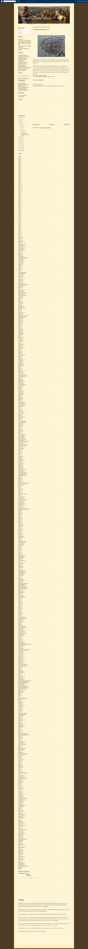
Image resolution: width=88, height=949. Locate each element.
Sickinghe (20, 724)
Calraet (19, 323)
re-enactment (20, 679)
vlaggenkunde (21, 825)
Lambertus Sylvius (22, 541)
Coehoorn (20, 337)
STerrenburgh (21, 749)
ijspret (19, 491)
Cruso (19, 350)
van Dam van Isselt (22, 798)
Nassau (19, 615)
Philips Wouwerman (22, 665)
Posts (21, 30)
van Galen (20, 802)
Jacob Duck (20, 498)
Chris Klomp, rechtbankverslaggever (22, 61)
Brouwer (20, 319)
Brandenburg (20, 312)
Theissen (20, 771)
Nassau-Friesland (21, 617)
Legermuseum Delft (22, 88)
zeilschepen (20, 861)
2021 (21, 119)
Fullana (19, 427)
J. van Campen (21, 496)
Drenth (19, 395)
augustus (22, 126)
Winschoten (20, 853)
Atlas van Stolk (21, 273)
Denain (19, 369)
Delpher (19, 368)
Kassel (19, 519)
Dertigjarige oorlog (22, 375)
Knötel (19, 533)
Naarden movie (24, 132)
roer (19, 696)
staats (19, 740)
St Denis (19, 737)
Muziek (19, 607)
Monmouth (20, 591)
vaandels (20, 794)
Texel (19, 769)
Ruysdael (20, 709)
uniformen (20, 788)
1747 (19, 222)
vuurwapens (20, 832)
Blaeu (19, 299)
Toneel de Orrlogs (21, 778)
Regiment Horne (21, 683)
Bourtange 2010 (21, 307)
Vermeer (20, 811)
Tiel (19, 774)
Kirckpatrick (20, 525)
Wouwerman (20, 859)
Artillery (20, 265)
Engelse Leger (21, 403)
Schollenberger (21, 714)
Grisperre (20, 457)
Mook (19, 594)
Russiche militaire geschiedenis (24, 67)
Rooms (19, 699)
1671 (19, 184)
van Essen (20, 801)
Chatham (20, 331)
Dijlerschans (20, 383)
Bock (19, 300)
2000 (19, 230)
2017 (21, 137)
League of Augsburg (22, 95)
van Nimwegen (21, 805)
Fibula (19, 414)
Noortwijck (20, 636)
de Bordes (20, 360)
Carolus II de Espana (22, 59)
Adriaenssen (20, 245)
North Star (20, 638)
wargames (20, 837)
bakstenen (20, 280)
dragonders (20, 392)
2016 (21, 138)
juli (21, 127)
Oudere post (67, 124)
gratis (19, 453)
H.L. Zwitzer (20, 463)
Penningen (20, 661)
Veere (19, 809)
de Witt (19, 357)
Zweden (19, 867)
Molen (19, 590)
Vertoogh (20, 813)
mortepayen (20, 595)
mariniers (20, 569)
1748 (19, 223)
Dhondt (19, 377)
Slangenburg (20, 726)
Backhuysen (20, 279)
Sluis (19, 728)
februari (22, 131)
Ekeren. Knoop (21, 402)
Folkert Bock (20, 417)
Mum (19, 599)
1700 (19, 208)
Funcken (20, 429)
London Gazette (21, 560)
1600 (19, 160)
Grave (19, 454)
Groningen (20, 460)
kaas (19, 515)
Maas (19, 564)
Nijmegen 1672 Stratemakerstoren (21, 632)
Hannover (20, 465)
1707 (19, 212)
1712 (19, 216)
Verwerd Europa (21, 814)
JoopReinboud (21, 505)
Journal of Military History (23, 509)
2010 (21, 149)
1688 (19, 199)
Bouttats (19, 308)
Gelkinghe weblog (22, 64)
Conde (19, 345)
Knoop (19, 532)
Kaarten (19, 514)
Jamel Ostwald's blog (22, 66)
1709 (19, 215)
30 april (19, 239)
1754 (19, 229)
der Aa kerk (20, 373)
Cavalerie (20, 330)
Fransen (19, 419)
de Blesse (20, 358)
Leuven (19, 550)
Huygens (20, 488)
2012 (21, 145)
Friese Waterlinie (21, 422)
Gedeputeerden (21, 440)
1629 (19, 162)
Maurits (19, 577)
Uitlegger (20, 786)
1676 (19, 191)
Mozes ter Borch (21, 596)
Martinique (20, 575)
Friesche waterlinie (22, 421)
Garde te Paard (21, 435)
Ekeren (19, 400)
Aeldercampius (21, 248)
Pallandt (19, 659)
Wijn (19, 848)
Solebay (19, 730)
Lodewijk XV (21, 557)
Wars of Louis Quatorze (23, 68)
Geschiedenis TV (21, 444)
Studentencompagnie (22, 753)
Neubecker (20, 619)
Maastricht (20, 565)
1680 (19, 195)
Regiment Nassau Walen (23, 682)
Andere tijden (21, 258)
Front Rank (20, 425)
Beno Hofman (21, 289)
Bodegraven (20, 302)
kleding (19, 526)
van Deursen (20, 799)
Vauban (19, 807)
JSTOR (19, 510)
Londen (19, 559)
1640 (19, 168)
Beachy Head (20, 283)
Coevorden (20, 340)
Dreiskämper (20, 394)
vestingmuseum (21, 817)
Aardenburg (20, 241)
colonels (19, 341)
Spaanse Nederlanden (22, 733)
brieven (19, 314)
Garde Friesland (21, 434)
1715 (19, 219)
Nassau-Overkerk (21, 618)
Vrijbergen (20, 830)
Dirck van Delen (21, 384)
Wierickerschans (21, 847)
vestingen (20, 816)
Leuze (19, 552)
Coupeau (20, 348)
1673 (19, 187)
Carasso (19, 325)
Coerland (20, 338)
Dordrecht (20, 391)
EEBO (19, 399)
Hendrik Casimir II (22, 473)
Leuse (19, 549)
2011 (21, 147)
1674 (19, 188)
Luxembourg (20, 563)
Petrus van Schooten (22, 664)
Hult (19, 486)
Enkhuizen (20, 406)
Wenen (19, 843)
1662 (19, 176)
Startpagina (20, 39)
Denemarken (20, 371)
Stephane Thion (21, 748)
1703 (19, 211)
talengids (20, 760)
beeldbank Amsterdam (22, 284)
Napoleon (20, 613)
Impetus (19, 492)
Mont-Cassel (20, 592)
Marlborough (21, 572)
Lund (19, 561)
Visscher (20, 821)
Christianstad (20, 333)
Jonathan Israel (21, 503)
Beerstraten (20, 285)
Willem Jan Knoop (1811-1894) (24, 41)
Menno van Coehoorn (22, 583)
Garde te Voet (21, 437)
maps (19, 568)
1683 (19, 196)
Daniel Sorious (21, 354)
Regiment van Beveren (22, 687)
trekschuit (20, 780)
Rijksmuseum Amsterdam (23, 90)
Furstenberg (20, 430)
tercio (19, 768)
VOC (19, 826)
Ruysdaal (20, 707)
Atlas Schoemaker (21, 272)
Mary (19, 576)
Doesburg (20, 388)
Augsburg (20, 275)
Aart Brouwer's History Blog (23, 56)
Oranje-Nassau (21, 645)
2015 (21, 140)
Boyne (19, 311)
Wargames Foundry (22, 838)
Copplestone (20, 346)
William (19, 852)
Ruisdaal (20, 706)
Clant (19, 335)
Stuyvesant (20, 755)
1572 (19, 156)
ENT (19, 407)
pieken (19, 667)
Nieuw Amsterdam (22, 626)
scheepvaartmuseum (22, 713)
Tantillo (19, 761)
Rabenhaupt (20, 676)
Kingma (19, 522)
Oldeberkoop (20, 641)
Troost (19, 784)
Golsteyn (20, 446)
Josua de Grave (21, 507)
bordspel (20, 303)
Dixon (19, 387)
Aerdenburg (20, 249)
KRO (19, 538)
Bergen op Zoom (21, 292)
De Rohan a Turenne (22, 63)
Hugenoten (20, 484)
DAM (19, 353)
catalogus (20, 327)
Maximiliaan (20, 580)
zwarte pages (20, 864)
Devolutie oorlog (21, 376)
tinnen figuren (21, 776)
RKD (19, 694)
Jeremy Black (21, 502)
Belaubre (20, 287)
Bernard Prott (21, 294)
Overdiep (20, 655)
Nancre (19, 611)
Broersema (20, 318)
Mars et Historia (21, 573)
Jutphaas (20, 513)
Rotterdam (20, 702)
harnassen (20, 467)
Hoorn (19, 480)
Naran (19, 614)
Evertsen (20, 410)
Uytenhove (20, 791)
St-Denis (20, 738)
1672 (19, 185)
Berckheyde (20, 291)
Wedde (19, 841)
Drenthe (19, 396)
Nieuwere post (36, 124)
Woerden (20, 857)
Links (19, 553)
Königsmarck (21, 536)
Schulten (20, 718)
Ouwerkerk (20, 653)
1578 (19, 158)
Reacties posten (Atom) (45, 127)
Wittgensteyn (20, 856)
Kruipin (19, 540)
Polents (19, 669)
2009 (21, 150)
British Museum (21, 316)
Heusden (20, 477)
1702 (19, 210)
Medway (20, 582)
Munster (19, 602)
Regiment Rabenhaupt (22, 686)
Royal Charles (21, 705)
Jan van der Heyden (22, 499)
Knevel (19, 530)
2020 (21, 120)
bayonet (19, 281)
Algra (19, 252)
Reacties (22, 33)
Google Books (21, 448)
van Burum (20, 797)
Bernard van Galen (22, 295)
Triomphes (20, 782)
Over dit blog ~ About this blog (24, 40)
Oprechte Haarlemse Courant (24, 644)
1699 (19, 207)
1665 (19, 177)
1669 (19, 181)
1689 (19, 200)
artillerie (19, 264)
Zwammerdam (21, 863)
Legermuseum (21, 544)
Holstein (19, 479)
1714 (19, 218)
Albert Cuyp (20, 250)
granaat (19, 452)
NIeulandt (20, 625)
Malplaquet (20, 567)
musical (19, 605)
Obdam (19, 640)
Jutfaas (19, 511)
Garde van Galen (21, 438)
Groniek (19, 458)
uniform (19, 787)
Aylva (19, 277)
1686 (19, 198)
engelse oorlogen (21, 404)
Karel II (19, 518)
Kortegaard (20, 537)
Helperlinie (20, 471)
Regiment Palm (21, 684)
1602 (19, 161)
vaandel (19, 792)
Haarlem (20, 464)
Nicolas (19, 622)
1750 (19, 225)
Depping (20, 372)
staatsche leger (21, 741)
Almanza (20, 254)
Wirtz (19, 855)
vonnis (19, 828)
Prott (19, 674)
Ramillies (20, 678)
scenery (19, 711)
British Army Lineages (22, 58)
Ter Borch (20, 767)
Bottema (19, 304)
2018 (21, 124)
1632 (19, 164)
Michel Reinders (21, 584)
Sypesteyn (20, 759)
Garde (19, 433)
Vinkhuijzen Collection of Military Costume (23, 85)
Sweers (19, 756)
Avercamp (20, 276)
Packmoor (20, 656)
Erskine (19, 408)
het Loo (19, 476)
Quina (19, 675)
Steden (19, 745)
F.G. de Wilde (21, 413)
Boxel (19, 310)
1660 (19, 175)
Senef (19, 721)
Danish (19, 356)
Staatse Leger (20, 742)
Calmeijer (20, 322)
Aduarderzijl (20, 246)
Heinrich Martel (21, 469)
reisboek (20, 690)
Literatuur (20, 555)
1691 (19, 203)
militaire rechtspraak (22, 587)
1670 (19, 183)
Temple (19, 764)
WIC (19, 845)
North (19, 637)
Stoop (19, 751)
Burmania (20, 321)
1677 (19, 192)
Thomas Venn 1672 (22, 772)
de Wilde (20, 364)
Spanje (19, 736)
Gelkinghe (20, 442)
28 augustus (20, 237)
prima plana (20, 671)
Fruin (19, 426)
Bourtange (20, 306)
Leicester (20, 545)
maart (22, 129)
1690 (19, 202)
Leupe (19, 548)
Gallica (19, 431)
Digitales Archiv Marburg (23, 87)
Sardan (19, 710)
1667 (19, 180)
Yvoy (19, 860)
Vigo (19, 818)
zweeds (19, 868)
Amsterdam (20, 256)
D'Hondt (20, 352)
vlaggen (19, 824)
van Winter (20, 806)
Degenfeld (20, 365)
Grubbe (19, 461)
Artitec (19, 266)
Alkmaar (20, 253)
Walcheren (20, 834)
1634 (19, 165)
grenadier (20, 456)
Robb (19, 695)
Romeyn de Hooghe (22, 698)
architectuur (20, 262)
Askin (19, 268)
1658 (19, 173)
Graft (19, 450)
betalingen (20, 296)
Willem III (20, 851)
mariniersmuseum (21, 571)
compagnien (20, 344)
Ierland (19, 490)
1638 (19, 166)
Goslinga (20, 449)
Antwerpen (20, 260)
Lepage (19, 546)
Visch (19, 820)
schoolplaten (20, 715)
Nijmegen (20, 629)
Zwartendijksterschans (22, 866)
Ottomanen (20, 648)
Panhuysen (20, 660)
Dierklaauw (20, 380)
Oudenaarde (20, 651)
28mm (19, 238)
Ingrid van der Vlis (22, 494)
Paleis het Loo (21, 657)
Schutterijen (20, 719)
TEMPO (19, 765)
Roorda (19, 701)
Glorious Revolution (22, 445)
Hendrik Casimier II (22, 472)
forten (19, 418)
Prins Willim (20, 672)
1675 (19, 189)
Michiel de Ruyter (21, 586)
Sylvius (19, 757)
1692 (19, 204)
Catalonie (20, 329)
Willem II (20, 849)
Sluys (19, 729)
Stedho (19, 747)
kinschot (20, 523)
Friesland (20, 423)
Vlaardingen (20, 822)
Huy (19, 487)
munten (19, 603)
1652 (19, 171)
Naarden (20, 609)
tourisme (20, 779)
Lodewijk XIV (21, 556)
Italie (19, 495)
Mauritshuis (20, 579)
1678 (19, 193)
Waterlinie (20, 840)
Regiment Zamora (21, 688)
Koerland (20, 534)
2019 (21, 122)
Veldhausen (20, 810)
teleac (19, 763)
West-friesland (21, 844)
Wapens (19, 836)
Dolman (19, 390)
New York (20, 621)
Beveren (19, 298)
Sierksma (20, 725)
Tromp (19, 783)
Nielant (19, 623)
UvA (19, 790)
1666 (19, 179)
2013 (21, 143)
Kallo (19, 517)
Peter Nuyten (20, 663)
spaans (19, 732)
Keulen (19, 521)
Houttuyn (20, 481)
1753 (19, 227)
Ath (19, 271)
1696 (19, 206)
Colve (19, 342)
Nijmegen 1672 (21, 630)
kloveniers (20, 529)
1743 (19, 221)
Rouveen (20, 703)
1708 (19, 214)
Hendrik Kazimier (21, 475)
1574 (19, 157)
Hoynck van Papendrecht (23, 483)
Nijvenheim (20, 634)
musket (19, 606)
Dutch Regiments (21, 83)
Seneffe (19, 722)
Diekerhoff (20, 379)
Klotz (19, 527)
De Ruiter (20, 361)
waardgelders (20, 833)
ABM (19, 242)
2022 (21, 117)
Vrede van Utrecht (21, 829)
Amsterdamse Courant (22, 257)
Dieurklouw (20, 381)
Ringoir (19, 692)
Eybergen (20, 411)
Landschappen (21, 542)
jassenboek (20, 500)
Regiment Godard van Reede (24, 680)
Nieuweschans (21, 627)
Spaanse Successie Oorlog (23, 734)
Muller (19, 598)
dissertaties (20, 385)
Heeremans (20, 468)
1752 (19, 226)
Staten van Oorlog (21, 744)
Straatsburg (20, 752)
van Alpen (20, 795)
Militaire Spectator (22, 588)
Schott (19, 717)
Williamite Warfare (22, 70)
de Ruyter (20, 363)
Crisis (19, 349)
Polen (19, 668)
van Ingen (20, 803)
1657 (19, 172)
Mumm (19, 600)
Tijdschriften (20, 775)
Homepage (51, 124)
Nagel (19, 610)
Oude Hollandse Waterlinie (23, 649)
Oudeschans (20, 652)
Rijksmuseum (21, 691)
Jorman (19, 506)
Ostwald (19, 646)
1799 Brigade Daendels (23, 55)
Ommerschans (21, 642)
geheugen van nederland (23, 441)
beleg (19, 288)
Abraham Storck (21, 244)
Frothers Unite (21, 96)
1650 (19, 169)
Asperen (19, 269)
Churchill (20, 334)
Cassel (19, 326)
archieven (20, 261)
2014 (21, 142)
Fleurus (19, 415)
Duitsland (20, 398)
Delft (19, 367)
